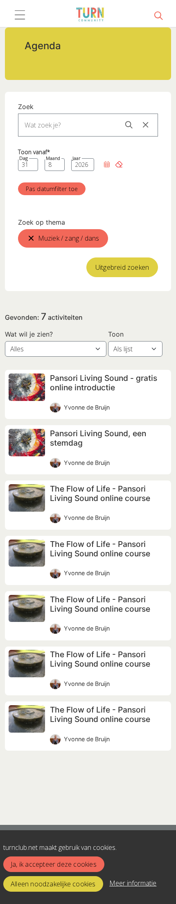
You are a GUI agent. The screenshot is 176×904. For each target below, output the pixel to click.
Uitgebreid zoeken (122, 267)
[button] (107, 164)
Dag (23, 158)
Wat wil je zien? (29, 334)
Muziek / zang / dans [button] (68, 238)
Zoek (26, 106)
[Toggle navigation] (19, 15)
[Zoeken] (158, 15)
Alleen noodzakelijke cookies (53, 883)
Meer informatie (132, 883)
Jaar (76, 158)
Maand (53, 158)
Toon (116, 334)
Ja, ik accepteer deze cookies (54, 864)
